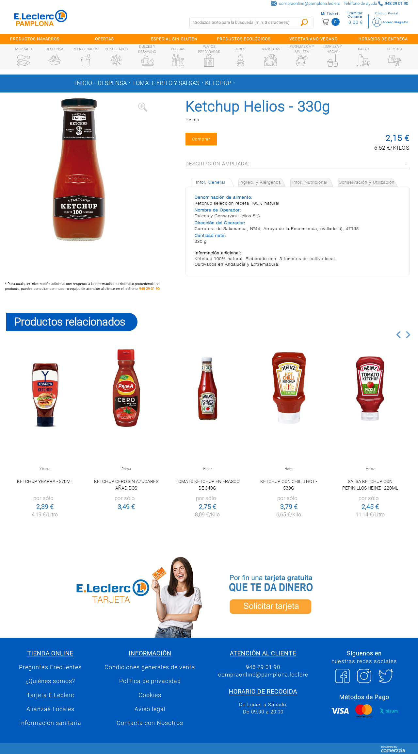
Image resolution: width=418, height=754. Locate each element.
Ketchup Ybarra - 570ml (45, 481)
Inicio (83, 83)
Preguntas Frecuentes (50, 667)
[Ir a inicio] (40, 19)
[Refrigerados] (85, 60)
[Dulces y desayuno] (147, 60)
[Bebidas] (178, 60)
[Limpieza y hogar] (332, 60)
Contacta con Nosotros (150, 723)
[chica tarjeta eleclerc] (104, 596)
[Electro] (394, 60)
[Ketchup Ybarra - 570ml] (45, 388)
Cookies (149, 695)
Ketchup (218, 83)
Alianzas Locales (50, 709)
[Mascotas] (271, 60)
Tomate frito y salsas (166, 83)
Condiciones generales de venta (149, 667)
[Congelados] (116, 60)
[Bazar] (363, 60)
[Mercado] (23, 60)
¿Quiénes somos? (50, 681)
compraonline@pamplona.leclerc (309, 3)
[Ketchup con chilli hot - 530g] (289, 388)
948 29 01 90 (149, 289)
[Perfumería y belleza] (302, 60)
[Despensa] (54, 60)
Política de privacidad (150, 681)
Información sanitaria (50, 723)
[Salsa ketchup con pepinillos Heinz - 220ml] (370, 388)
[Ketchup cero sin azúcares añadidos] (126, 388)
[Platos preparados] (209, 60)
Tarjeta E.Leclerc (50, 695)
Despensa (112, 83)
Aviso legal (150, 709)
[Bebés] (240, 60)
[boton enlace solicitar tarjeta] (313, 596)
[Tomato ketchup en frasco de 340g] (207, 388)
